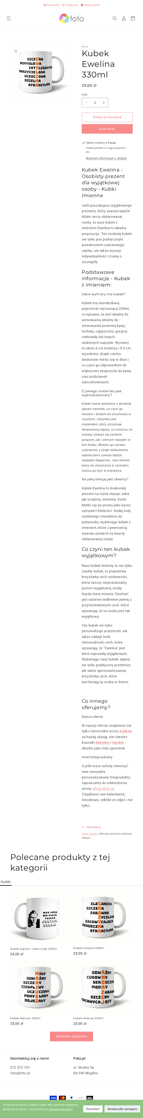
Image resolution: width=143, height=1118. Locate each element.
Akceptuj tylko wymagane (122, 1108)
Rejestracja (51, 5)
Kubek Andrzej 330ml (88, 1018)
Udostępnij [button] (93, 827)
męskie (118, 742)
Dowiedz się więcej (60, 1109)
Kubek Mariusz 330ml (25, 1018)
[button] (8, 18)
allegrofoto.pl (103, 789)
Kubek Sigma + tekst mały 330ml (33, 948)
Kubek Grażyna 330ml (88, 948)
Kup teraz (107, 129)
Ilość (85, 94)
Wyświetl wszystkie (71, 1036)
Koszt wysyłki (90, 833)
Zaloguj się (69, 5)
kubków (126, 731)
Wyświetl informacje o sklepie (106, 158)
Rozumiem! (93, 1108)
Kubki (6, 882)
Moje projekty (90, 5)
